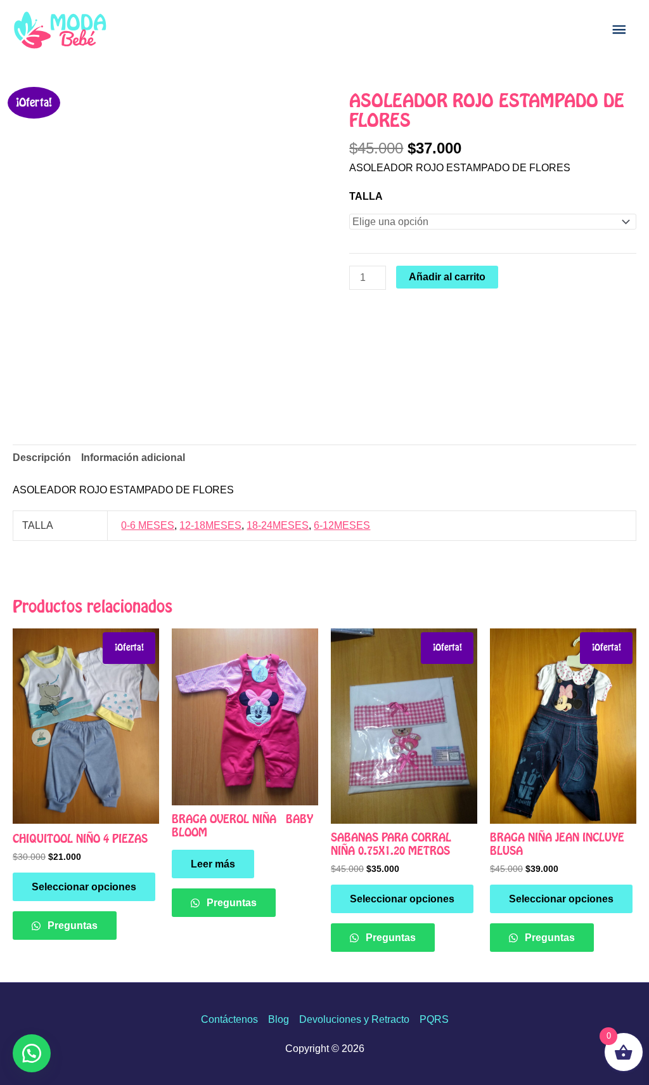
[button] (32, 1053)
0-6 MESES (147, 525)
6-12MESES (342, 525)
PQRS (434, 1019)
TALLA (366, 196)
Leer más (213, 864)
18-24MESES (278, 525)
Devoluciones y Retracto (354, 1019)
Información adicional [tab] (133, 457)
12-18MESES (210, 525)
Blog (278, 1019)
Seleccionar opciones (84, 886)
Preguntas (71, 925)
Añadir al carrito (447, 276)
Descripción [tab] (42, 457)
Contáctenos (229, 1019)
